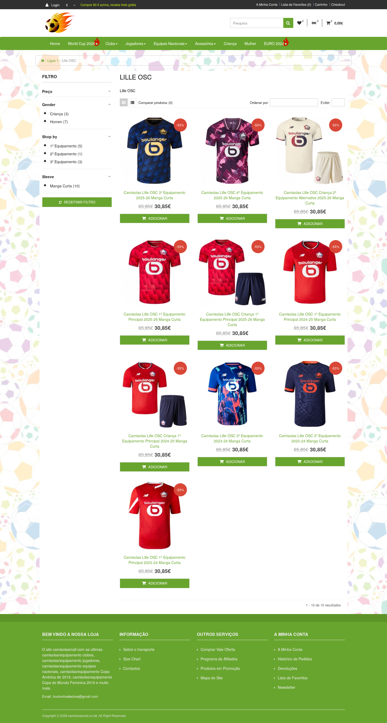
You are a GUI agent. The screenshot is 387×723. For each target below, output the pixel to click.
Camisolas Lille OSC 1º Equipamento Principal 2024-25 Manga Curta (310, 316)
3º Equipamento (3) (66, 161)
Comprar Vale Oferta (218, 649)
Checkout (338, 4)
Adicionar (157, 218)
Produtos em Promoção (220, 668)
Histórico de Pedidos (295, 658)
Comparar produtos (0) (155, 102)
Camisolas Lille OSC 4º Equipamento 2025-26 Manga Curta (232, 195)
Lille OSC (69, 60)
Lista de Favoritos (292, 677)
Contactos (131, 668)
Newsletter (286, 687)
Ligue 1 (52, 60)
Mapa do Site (212, 677)
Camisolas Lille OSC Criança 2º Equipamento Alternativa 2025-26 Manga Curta (310, 198)
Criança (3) (59, 113)
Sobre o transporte (139, 649)
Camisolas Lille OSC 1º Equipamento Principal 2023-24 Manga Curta (154, 560)
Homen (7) (59, 121)
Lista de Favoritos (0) (296, 4)
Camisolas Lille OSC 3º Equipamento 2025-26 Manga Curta (154, 195)
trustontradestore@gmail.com (75, 696)
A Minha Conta (266, 4)
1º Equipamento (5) (66, 145)
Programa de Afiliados (219, 658)
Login (54, 4)
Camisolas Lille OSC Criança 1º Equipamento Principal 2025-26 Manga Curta (232, 319)
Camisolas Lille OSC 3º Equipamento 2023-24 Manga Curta (232, 438)
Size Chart (132, 658)
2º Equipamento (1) (66, 153)
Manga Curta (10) (65, 185)
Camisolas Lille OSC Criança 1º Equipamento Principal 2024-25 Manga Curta (154, 441)
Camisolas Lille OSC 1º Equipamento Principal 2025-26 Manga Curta (154, 316)
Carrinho (321, 4)
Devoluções (287, 668)
